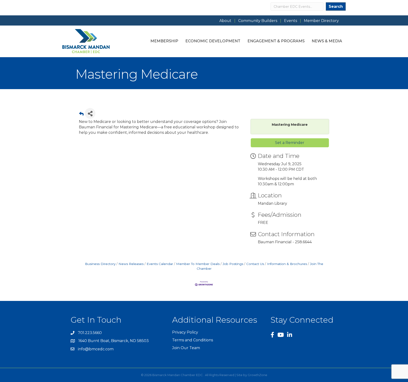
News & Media (327, 41)
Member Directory (321, 21)
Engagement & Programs (276, 41)
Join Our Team (186, 348)
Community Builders (257, 21)
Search (336, 6)
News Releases (131, 264)
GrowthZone (257, 375)
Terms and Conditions (192, 340)
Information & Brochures (287, 264)
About (225, 21)
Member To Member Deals (198, 264)
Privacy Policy (185, 332)
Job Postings (233, 264)
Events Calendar (160, 264)
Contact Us (255, 264)
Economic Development (212, 41)
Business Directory (100, 264)
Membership (164, 41)
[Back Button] (81, 115)
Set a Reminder (289, 142)
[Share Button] (90, 113)
